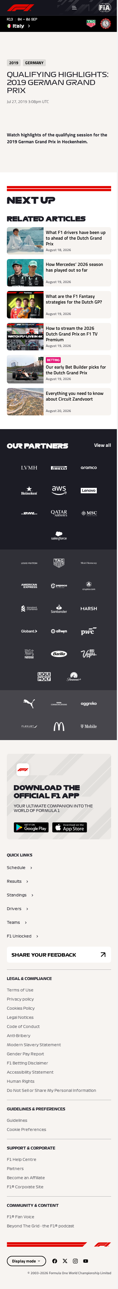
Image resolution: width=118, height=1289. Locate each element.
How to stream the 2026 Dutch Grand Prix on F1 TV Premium (72, 333)
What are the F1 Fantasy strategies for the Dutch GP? (74, 299)
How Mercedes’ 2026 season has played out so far (74, 267)
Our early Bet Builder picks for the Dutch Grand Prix (76, 369)
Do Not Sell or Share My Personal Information (51, 1090)
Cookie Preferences (26, 1130)
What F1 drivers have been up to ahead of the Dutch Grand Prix (76, 238)
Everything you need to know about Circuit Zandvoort (74, 396)
